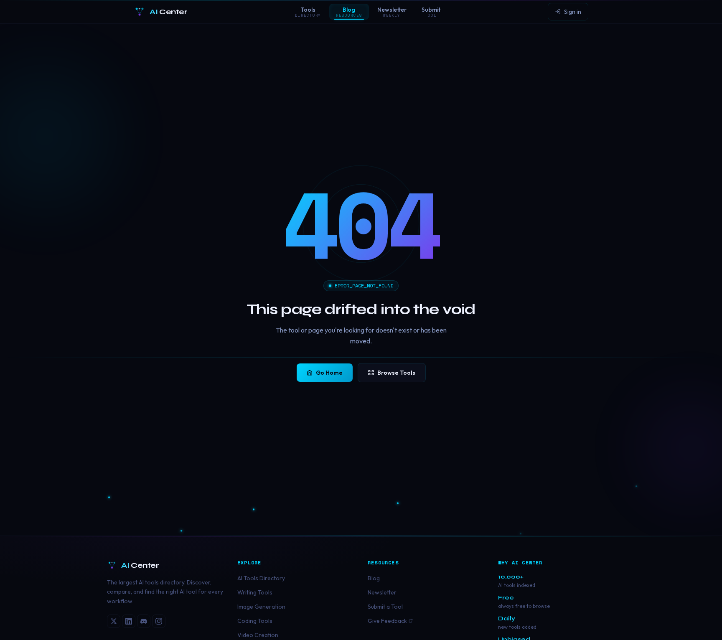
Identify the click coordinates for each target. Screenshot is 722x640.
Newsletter (382, 592)
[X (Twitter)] (113, 621)
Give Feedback (387, 621)
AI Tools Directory (261, 578)
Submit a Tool (385, 606)
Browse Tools (396, 372)
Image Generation (261, 606)
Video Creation (257, 635)
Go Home (329, 372)
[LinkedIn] (128, 621)
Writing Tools (254, 592)
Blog (374, 578)
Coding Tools (254, 621)
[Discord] (143, 621)
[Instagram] (158, 621)
